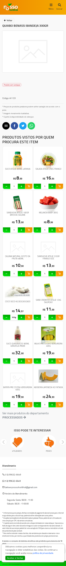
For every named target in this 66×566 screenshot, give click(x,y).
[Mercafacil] (59, 563)
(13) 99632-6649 (13, 480)
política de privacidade (43, 553)
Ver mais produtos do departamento (25, 415)
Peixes (49, 450)
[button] (6, 125)
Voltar (9, 20)
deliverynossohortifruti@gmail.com (21, 487)
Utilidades (17, 450)
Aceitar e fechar (15, 558)
